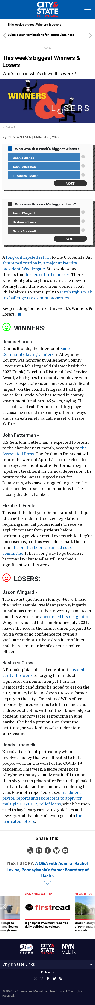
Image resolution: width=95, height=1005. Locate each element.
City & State (19, 137)
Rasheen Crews (24, 222)
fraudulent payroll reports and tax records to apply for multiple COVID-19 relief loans (42, 798)
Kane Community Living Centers (36, 351)
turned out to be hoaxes (48, 274)
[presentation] (4, 912)
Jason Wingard (24, 213)
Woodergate (33, 268)
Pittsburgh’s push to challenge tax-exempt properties (47, 294)
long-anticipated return (28, 257)
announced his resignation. (65, 616)
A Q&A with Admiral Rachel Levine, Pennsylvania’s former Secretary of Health (47, 869)
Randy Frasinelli (25, 231)
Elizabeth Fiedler (25, 175)
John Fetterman (24, 166)
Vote (70, 183)
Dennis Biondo (23, 157)
